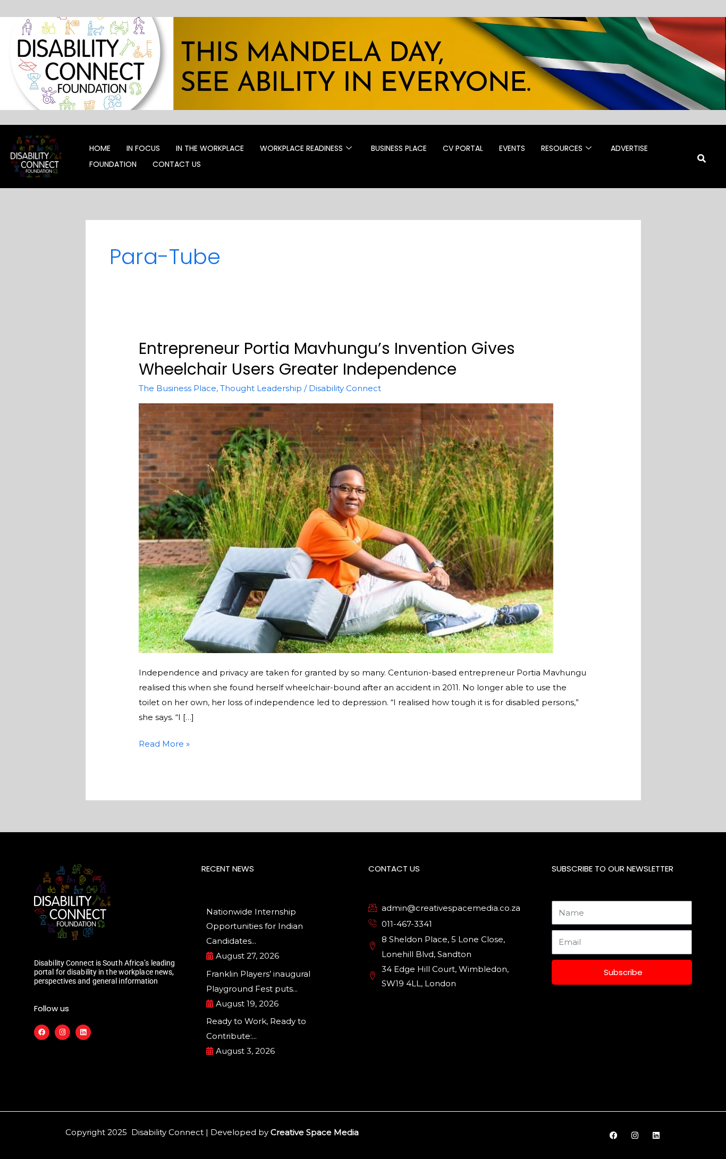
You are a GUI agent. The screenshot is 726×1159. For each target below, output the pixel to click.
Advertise (629, 148)
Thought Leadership (261, 388)
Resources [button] (562, 148)
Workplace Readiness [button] (301, 148)
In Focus (143, 148)
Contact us (177, 164)
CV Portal (463, 148)
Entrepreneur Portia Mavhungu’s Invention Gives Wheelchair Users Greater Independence (327, 358)
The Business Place (177, 388)
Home (100, 148)
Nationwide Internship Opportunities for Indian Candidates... (254, 926)
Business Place (399, 148)
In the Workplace (210, 148)
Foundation (113, 164)
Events (512, 148)
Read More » (164, 743)
